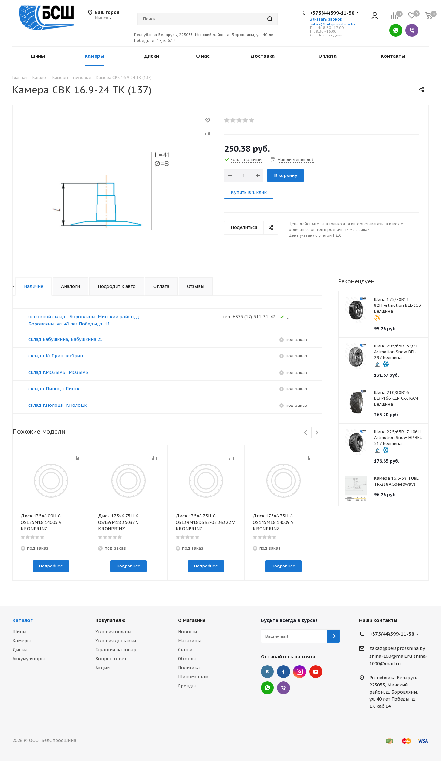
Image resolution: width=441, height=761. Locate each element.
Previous (306, 432)
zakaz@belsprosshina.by (332, 24)
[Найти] (270, 19)
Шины (19, 632)
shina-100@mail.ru (390, 656)
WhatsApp (395, 30)
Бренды (187, 686)
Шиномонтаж (193, 677)
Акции (102, 668)
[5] (252, 120)
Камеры (21, 641)
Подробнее (51, 566)
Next (317, 432)
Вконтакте (267, 671)
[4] (245, 120)
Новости (187, 632)
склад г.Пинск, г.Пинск (53, 389)
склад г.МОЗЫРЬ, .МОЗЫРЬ (58, 372)
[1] (227, 120)
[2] (233, 120)
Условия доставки (115, 641)
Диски (19, 650)
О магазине (192, 620)
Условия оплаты (113, 632)
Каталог (22, 620)
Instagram (299, 671)
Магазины (189, 641)
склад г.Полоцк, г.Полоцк (57, 405)
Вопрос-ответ (110, 659)
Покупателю (110, 620)
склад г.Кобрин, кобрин (55, 356)
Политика (189, 668)
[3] (239, 120)
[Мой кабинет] (374, 16)
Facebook (283, 671)
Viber (411, 30)
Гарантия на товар (115, 650)
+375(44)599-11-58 (332, 13)
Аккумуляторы (28, 659)
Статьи (185, 650)
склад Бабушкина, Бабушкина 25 (65, 339)
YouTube (315, 671)
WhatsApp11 (267, 687)
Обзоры (187, 659)
